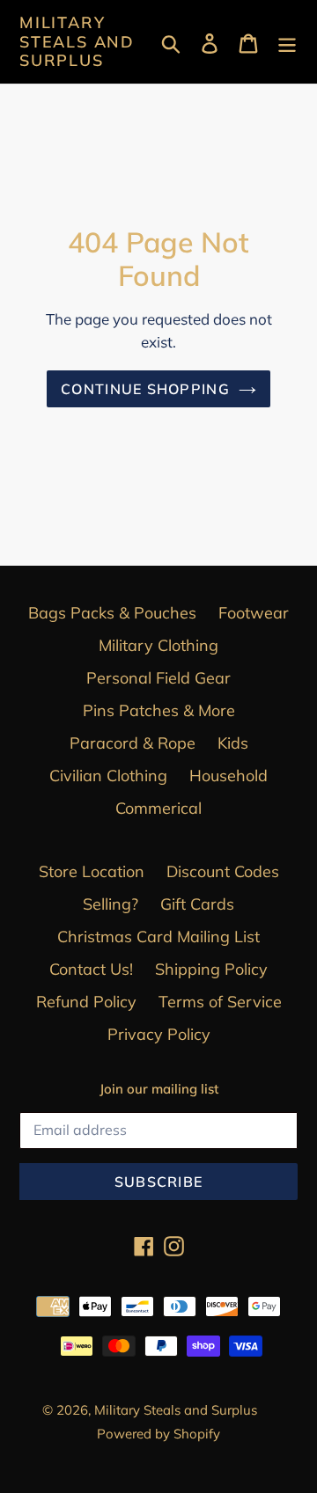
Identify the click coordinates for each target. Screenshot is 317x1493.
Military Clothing (158, 645)
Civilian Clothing (108, 775)
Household (228, 775)
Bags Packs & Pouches (112, 613)
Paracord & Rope (132, 743)
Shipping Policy (211, 969)
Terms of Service (220, 1002)
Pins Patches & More (159, 710)
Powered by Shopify (158, 1433)
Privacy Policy (158, 1034)
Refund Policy (86, 1002)
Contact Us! (91, 969)
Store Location (91, 871)
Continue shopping (145, 389)
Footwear (253, 613)
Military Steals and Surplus (77, 41)
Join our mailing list (159, 1089)
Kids (232, 743)
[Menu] (287, 41)
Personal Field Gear (158, 678)
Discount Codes (222, 871)
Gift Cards (197, 904)
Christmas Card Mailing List (158, 936)
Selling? (110, 904)
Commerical (158, 808)
